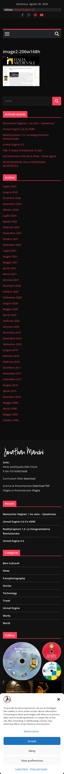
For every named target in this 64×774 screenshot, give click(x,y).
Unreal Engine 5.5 (24, 9)
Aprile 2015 (9, 391)
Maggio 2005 (10, 414)
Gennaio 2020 (11, 326)
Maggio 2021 (10, 262)
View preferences (32, 760)
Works (6, 615)
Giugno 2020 (10, 303)
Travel (6, 600)
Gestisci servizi (31, 731)
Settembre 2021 (12, 244)
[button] (58, 699)
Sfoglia (36, 490)
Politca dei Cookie (38, 768)
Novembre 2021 (12, 233)
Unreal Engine (11, 608)
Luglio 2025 (9, 186)
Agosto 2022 (10, 221)
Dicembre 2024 (12, 198)
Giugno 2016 (10, 385)
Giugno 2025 (10, 192)
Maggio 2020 (10, 309)
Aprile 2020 (9, 315)
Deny (32, 751)
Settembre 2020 (12, 297)
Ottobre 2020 (10, 291)
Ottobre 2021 (10, 239)
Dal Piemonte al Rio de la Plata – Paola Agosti (29, 156)
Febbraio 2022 (11, 227)
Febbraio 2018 (11, 361)
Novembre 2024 (12, 204)
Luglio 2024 (9, 215)
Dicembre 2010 (12, 397)
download (29, 478)
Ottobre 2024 (10, 209)
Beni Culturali (11, 563)
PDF (47, 485)
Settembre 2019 (12, 344)
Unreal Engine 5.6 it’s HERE (19, 129)
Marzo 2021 (10, 274)
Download (38, 485)
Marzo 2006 (10, 408)
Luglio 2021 (9, 250)
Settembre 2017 (12, 379)
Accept (32, 741)
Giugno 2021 (10, 256)
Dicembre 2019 (12, 332)
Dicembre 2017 (12, 367)
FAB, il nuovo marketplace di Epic (22, 150)
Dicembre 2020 (12, 285)
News (6, 570)
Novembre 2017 (12, 373)
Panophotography (14, 578)
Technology (10, 593)
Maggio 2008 (10, 402)
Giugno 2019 (10, 350)
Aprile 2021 (9, 268)
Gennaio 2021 (11, 280)
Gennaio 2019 (11, 356)
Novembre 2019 (12, 338)
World (6, 623)
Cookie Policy (21, 768)
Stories (7, 585)
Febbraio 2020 (11, 320)
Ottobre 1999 (10, 420)
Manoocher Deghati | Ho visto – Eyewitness (28, 123)
